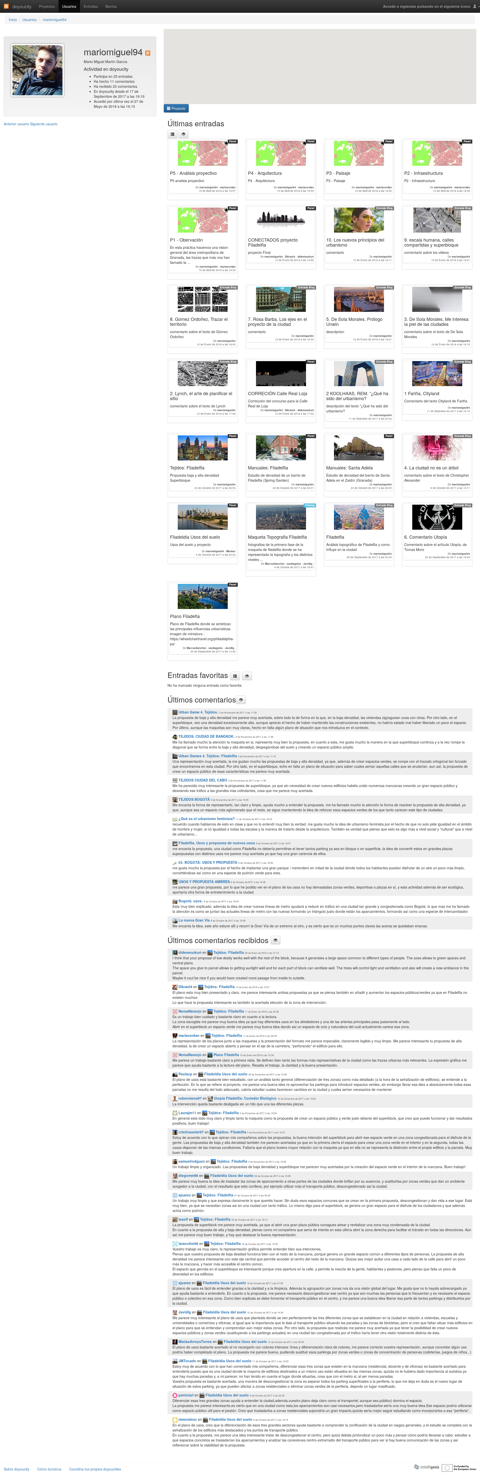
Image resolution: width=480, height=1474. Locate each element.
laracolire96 (188, 1243)
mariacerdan (189, 1035)
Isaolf (183, 1219)
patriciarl (186, 1394)
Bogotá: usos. (190, 900)
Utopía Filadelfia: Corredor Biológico (244, 1098)
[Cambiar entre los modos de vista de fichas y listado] (173, 134)
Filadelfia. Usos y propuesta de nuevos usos (216, 842)
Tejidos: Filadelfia (228, 952)
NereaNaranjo (190, 1011)
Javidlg (184, 1311)
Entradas (91, 6)
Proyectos (47, 6)
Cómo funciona (49, 1468)
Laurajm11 (187, 1112)
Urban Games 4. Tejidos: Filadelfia (207, 755)
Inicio (13, 19)
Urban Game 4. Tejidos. (198, 711)
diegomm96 (188, 1175)
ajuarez (184, 1194)
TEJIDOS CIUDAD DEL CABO (202, 780)
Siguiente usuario (44, 123)
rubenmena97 (190, 1098)
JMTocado (187, 1360)
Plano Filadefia (225, 1054)
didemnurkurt (190, 952)
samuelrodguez (191, 1161)
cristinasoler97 (191, 1131)
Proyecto (178, 108)
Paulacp (185, 1073)
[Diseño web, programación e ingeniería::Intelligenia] (426, 1466)
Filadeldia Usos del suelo (225, 1073)
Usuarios (69, 6)
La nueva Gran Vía (194, 920)
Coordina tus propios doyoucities (95, 1468)
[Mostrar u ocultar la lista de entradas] (183, 134)
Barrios (111, 6)
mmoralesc (187, 1419)
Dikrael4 (185, 986)
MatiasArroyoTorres (195, 1341)
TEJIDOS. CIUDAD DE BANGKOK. (206, 736)
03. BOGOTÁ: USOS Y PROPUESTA (207, 862)
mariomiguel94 (54, 19)
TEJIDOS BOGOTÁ (194, 799)
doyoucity (22, 6)
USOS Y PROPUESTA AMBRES (204, 881)
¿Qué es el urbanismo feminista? (206, 818)
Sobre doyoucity (16, 1468)
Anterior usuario (16, 123)
